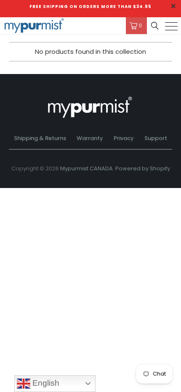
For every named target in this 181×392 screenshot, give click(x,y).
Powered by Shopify (142, 168)
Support (155, 138)
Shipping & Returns (40, 138)
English (44, 383)
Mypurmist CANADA (86, 168)
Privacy (124, 138)
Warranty (90, 138)
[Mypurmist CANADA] (58, 25)
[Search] (155, 25)
